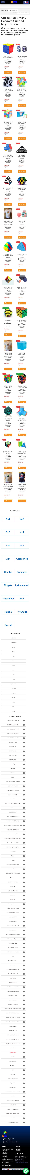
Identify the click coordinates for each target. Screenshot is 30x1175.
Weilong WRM (13, 1104)
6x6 (22, 545)
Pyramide (22, 612)
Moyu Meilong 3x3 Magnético (13, 987)
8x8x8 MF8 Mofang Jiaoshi (12, 738)
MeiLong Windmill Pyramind (12, 952)
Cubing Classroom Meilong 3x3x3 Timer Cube (13, 825)
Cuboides (22, 572)
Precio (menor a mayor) (23, 12)
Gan (13, 656)
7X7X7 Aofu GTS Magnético (12, 733)
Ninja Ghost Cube (13, 684)
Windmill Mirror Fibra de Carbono (12, 1113)
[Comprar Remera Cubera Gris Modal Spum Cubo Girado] (8, 477)
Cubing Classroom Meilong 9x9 (13, 829)
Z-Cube (13, 711)
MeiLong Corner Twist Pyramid (13, 912)
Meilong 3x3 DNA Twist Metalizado (13, 873)
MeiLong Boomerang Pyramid (13, 908)
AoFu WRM (12, 799)
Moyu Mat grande (12, 982)
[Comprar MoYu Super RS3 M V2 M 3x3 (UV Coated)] (22, 279)
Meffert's (13, 670)
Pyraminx (13, 1056)
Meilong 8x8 (12, 899)
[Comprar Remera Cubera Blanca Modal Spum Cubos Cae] (8, 213)
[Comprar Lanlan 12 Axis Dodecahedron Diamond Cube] (22, 180)
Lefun (13, 665)
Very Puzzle (13, 697)
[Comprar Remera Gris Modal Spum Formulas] (8, 345)
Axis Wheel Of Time (13, 742)
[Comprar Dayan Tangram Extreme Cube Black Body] (22, 312)
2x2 (22, 519)
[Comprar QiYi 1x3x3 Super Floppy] (8, 180)
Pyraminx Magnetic (13, 764)
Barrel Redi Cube (12, 746)
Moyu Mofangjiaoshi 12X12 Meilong (13, 1021)
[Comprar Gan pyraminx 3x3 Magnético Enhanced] (22, 444)
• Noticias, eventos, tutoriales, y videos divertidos (6, 1165)
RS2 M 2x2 (12, 772)
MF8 (13, 674)
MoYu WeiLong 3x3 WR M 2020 (12, 1039)
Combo (8, 572)
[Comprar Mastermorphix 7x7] (22, 246)
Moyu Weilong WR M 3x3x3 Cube (13, 1043)
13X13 (12, 777)
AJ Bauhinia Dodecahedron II (21, 1162)
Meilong (12, 860)
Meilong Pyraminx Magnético (12, 938)
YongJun (13, 702)
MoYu (14, 679)
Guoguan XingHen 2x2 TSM (12, 842)
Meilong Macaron (12, 917)
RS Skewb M (12, 1065)
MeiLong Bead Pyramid (12, 904)
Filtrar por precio (12, 10)
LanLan (13, 661)
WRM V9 (13, 1118)
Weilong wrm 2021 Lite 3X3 (12, 1109)
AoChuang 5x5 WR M (12, 794)
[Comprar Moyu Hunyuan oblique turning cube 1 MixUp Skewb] (8, 48)
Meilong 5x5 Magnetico (12, 890)
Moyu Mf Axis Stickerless (13, 1004)
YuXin (13, 706)
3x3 (8, 532)
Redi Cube (13, 768)
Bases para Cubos (12, 812)
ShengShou (13, 693)
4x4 (22, 532)
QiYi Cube (14, 688)
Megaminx (8, 598)
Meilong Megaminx (12, 930)
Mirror (13, 956)
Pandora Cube (13, 1052)
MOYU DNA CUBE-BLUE (13, 973)
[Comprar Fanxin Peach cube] (22, 213)
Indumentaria (22, 585)
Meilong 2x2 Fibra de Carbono (13, 864)
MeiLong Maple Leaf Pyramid (13, 925)
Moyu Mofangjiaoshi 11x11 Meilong (13, 1017)
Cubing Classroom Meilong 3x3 (13, 821)
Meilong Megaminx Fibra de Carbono (13, 934)
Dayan (13, 647)
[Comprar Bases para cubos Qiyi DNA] (22, 147)
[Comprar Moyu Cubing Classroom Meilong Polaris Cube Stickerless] (8, 378)
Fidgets (8, 585)
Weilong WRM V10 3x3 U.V (21, 1156)
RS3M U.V (13, 1074)
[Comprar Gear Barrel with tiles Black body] (22, 378)
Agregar (8, 237)
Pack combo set (13, 1048)
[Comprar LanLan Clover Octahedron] (8, 279)
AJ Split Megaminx (19, 1161)
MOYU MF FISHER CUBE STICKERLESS (13, 1008)
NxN (22, 598)
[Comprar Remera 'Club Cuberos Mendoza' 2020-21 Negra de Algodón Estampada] (22, 477)
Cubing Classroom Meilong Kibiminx (13, 834)
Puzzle (8, 612)
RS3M (13, 1070)
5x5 (8, 545)
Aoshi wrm (13, 807)
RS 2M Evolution (12, 1061)
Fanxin (13, 651)
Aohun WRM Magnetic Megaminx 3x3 (12, 803)
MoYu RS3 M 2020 (13, 1026)
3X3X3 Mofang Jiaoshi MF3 (12, 724)
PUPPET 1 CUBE (12, 759)
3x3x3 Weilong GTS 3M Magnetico (13, 781)
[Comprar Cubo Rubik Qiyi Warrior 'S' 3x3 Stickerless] (22, 81)
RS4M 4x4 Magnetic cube (13, 1078)
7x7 (8, 558)
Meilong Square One (13, 943)
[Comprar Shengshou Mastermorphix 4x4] (8, 246)
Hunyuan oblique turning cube (13, 847)
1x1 (8, 519)
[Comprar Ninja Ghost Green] (8, 411)
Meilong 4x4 (12, 877)
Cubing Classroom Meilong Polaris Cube (13, 838)
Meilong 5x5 (12, 886)
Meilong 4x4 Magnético (12, 882)
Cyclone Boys (13, 642)
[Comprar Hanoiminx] (8, 312)
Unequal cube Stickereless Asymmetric (12, 1091)
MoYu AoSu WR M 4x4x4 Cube (13, 969)
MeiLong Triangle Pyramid (13, 947)
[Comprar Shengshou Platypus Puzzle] (22, 411)
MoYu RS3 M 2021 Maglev (12, 1035)
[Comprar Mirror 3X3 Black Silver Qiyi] (8, 81)
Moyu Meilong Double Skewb (13, 991)
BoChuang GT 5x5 (12, 751)
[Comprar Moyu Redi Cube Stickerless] (8, 114)
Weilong (12, 1096)
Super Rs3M (12, 1083)
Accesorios (22, 558)
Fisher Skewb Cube (13, 755)
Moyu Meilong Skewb (13, 1000)
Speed (8, 625)
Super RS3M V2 (13, 1087)
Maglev (12, 855)
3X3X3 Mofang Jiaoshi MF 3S (13, 720)
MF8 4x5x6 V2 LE (19, 1159)
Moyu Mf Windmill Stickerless (13, 1013)
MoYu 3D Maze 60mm (12, 960)
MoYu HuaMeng (13, 978)
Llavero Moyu (12, 851)
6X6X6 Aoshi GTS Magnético (13, 790)
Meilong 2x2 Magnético (12, 869)
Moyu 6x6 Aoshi (13, 965)
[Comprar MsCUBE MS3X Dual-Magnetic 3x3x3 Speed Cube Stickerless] (22, 114)
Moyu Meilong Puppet (12, 995)
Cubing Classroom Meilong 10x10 (12, 816)
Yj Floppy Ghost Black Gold (12, 1122)
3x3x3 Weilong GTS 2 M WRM (13, 729)
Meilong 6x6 (12, 895)
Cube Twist (13, 638)
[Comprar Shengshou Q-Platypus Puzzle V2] (8, 147)
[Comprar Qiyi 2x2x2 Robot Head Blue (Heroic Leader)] (22, 48)
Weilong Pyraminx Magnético (13, 1100)
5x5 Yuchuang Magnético (13, 786)
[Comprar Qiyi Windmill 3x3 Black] (8, 444)
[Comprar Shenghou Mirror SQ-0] (22, 345)
